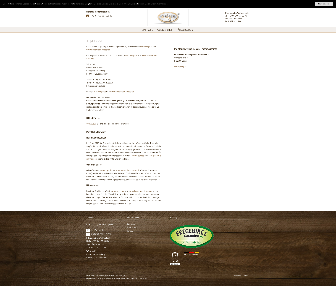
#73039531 (91, 123)
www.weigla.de (146, 46)
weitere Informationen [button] (159, 4)
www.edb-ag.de (180, 66)
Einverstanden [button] (323, 4)
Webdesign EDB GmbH (240, 275)
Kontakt (130, 231)
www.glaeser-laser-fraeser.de (98, 49)
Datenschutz (132, 227)
